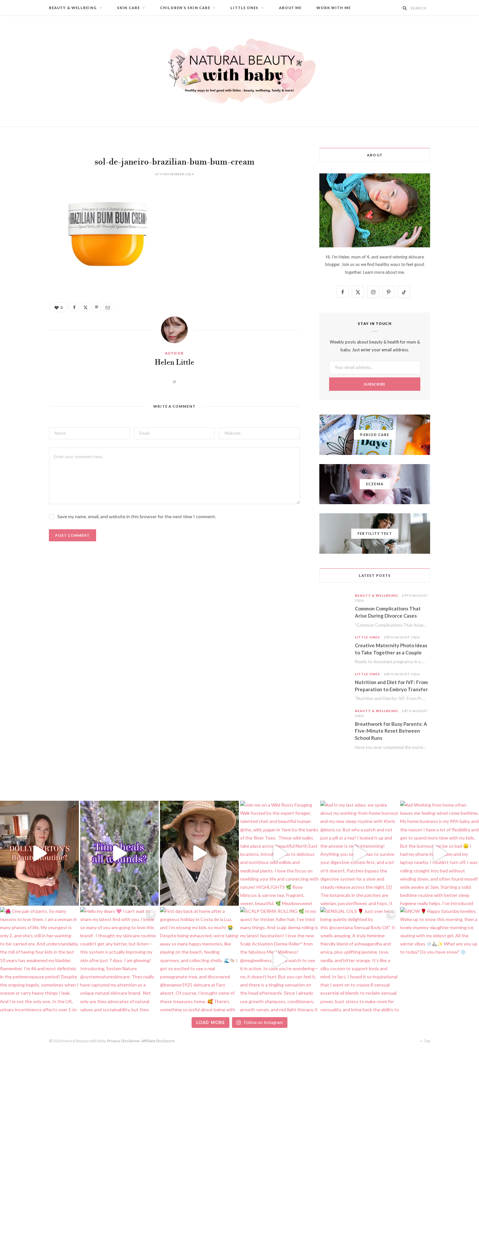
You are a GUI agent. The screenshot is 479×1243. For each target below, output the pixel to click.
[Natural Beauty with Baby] (239, 71)
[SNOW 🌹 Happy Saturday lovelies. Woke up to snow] (439, 959)
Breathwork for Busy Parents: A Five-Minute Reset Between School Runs (391, 731)
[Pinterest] (24, 246)
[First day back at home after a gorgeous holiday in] (199, 959)
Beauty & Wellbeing (73, 8)
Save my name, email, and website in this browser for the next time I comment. (136, 516)
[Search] (405, 8)
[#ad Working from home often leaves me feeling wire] (439, 853)
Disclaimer (130, 1040)
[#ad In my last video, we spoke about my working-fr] (359, 853)
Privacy (113, 1040)
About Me (290, 8)
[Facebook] (24, 212)
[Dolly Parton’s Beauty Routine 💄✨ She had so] (39, 853)
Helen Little (174, 362)
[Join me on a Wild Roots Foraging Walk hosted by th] (279, 853)
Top (426, 1040)
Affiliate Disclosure (158, 1040)
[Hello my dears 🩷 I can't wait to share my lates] (119, 959)
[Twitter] (24, 229)
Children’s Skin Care (185, 8)
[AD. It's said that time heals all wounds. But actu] (119, 853)
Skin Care (128, 8)
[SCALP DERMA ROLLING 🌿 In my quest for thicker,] (279, 959)
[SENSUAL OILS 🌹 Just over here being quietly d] (359, 959)
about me (394, 272)
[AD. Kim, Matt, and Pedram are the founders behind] (199, 853)
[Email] (24, 262)
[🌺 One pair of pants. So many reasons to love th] (39, 959)
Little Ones (244, 8)
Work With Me (333, 8)
